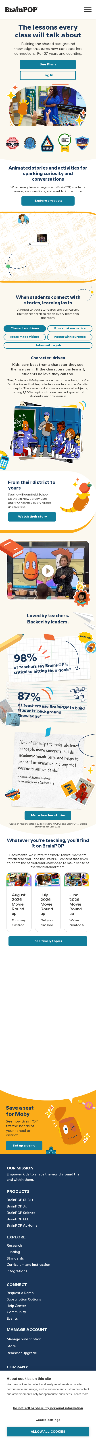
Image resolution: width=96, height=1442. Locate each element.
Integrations (17, 1271)
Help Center (16, 1306)
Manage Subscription (24, 1339)
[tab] (25, 328)
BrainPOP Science (21, 1213)
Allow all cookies (48, 1431)
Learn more (81, 1394)
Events (12, 1318)
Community (16, 1312)
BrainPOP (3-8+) (20, 1200)
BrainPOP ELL (18, 1219)
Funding (13, 1252)
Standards (15, 1258)
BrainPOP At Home (22, 1225)
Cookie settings (48, 1420)
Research (14, 1245)
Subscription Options (24, 1299)
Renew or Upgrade (22, 1353)
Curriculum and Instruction (28, 1264)
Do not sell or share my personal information (48, 1408)
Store (11, 1346)
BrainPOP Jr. (17, 1206)
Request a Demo (20, 1293)
